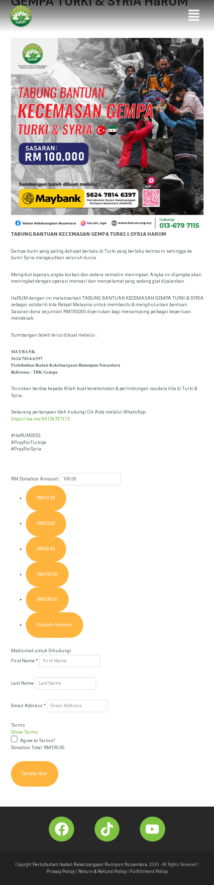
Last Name (23, 683)
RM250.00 (47, 599)
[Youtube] (152, 829)
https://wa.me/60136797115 (40, 419)
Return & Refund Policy (102, 871)
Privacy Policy (60, 871)
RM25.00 (46, 523)
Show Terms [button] (24, 732)
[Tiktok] (107, 829)
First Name (24, 660)
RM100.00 (47, 574)
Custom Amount (54, 624)
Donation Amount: (39, 478)
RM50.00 (46, 548)
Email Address (28, 705)
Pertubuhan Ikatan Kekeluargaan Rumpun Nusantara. (90, 864)
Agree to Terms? (37, 740)
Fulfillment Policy (149, 871)
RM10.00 (46, 497)
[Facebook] (61, 829)
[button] (194, 16)
